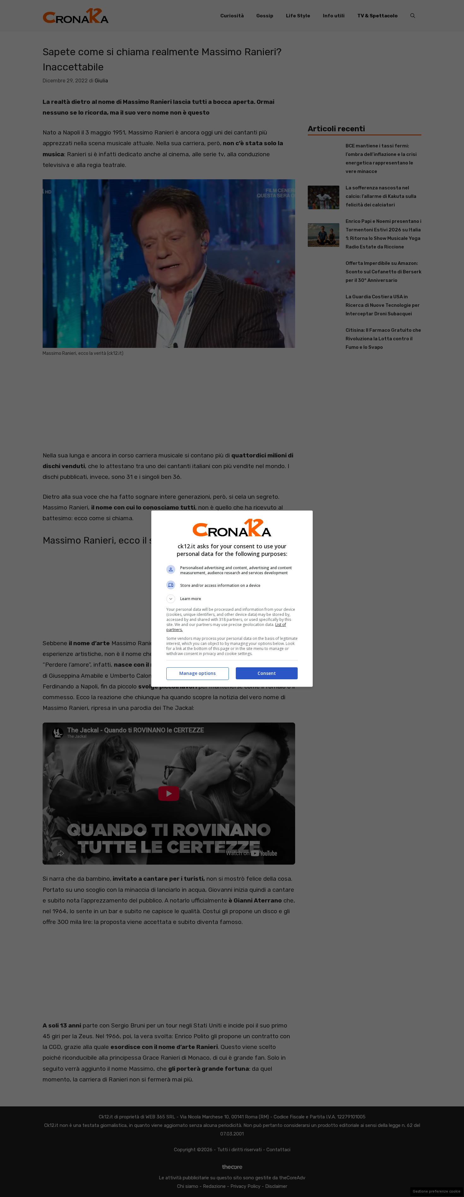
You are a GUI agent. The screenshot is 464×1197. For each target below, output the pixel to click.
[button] (232, 598)
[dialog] (232, 598)
